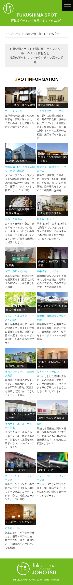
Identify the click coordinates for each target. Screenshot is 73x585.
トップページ (13, 33)
